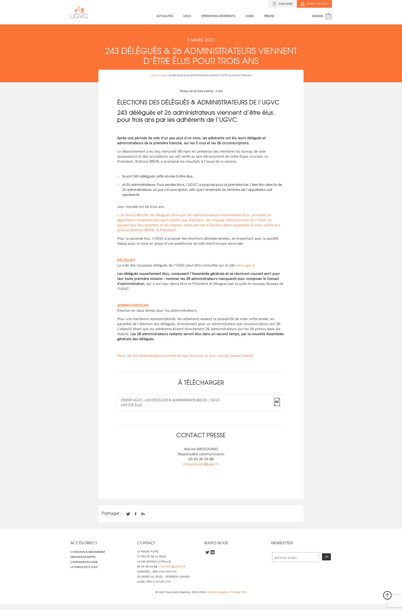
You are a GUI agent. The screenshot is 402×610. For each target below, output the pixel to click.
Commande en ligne (84, 562)
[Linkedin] (201, 486)
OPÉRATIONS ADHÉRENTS (218, 16)
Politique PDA (238, 592)
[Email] (208, 486)
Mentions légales (218, 592)
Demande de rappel (83, 557)
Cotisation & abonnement (87, 552)
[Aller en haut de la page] (387, 595)
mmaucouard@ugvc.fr (201, 464)
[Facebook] (187, 486)
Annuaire (286, 3)
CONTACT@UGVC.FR (172, 566)
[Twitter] (194, 486)
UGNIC (249, 16)
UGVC (187, 16)
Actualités (165, 16)
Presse (269, 16)
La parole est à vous (84, 567)
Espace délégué (318, 3)
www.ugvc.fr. (246, 265)
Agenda (317, 16)
